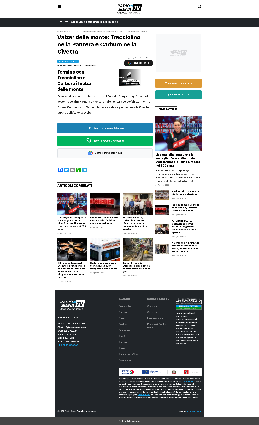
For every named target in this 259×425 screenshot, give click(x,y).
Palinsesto (125, 306)
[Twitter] (66, 170)
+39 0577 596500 (67, 345)
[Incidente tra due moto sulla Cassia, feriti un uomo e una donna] (105, 204)
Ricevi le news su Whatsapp (108, 141)
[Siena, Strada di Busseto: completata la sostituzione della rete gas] (138, 249)
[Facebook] (60, 170)
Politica (123, 324)
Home (60, 31)
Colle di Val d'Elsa (128, 354)
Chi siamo (152, 306)
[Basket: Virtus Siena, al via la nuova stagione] (162, 195)
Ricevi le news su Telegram (108, 128)
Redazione (65, 65)
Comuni (123, 342)
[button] (59, 8)
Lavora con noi (155, 318)
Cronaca (69, 31)
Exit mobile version (129, 420)
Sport (122, 336)
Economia (124, 330)
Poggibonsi (125, 360)
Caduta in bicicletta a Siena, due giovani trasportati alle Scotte (105, 22)
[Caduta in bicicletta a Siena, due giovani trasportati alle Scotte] (105, 249)
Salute (122, 318)
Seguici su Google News (108, 153)
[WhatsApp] (78, 170)
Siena (122, 348)
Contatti (152, 312)
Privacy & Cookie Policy (156, 326)
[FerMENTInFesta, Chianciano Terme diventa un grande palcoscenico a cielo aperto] (138, 204)
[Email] (72, 170)
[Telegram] (84, 170)
